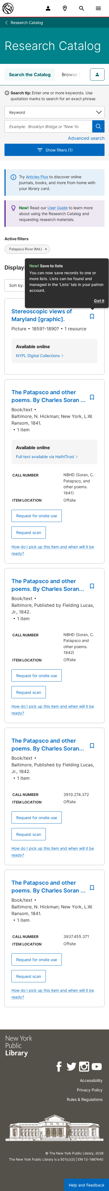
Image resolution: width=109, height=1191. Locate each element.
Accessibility (91, 1080)
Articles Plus (37, 176)
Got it (99, 300)
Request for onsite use (36, 515)
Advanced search (86, 138)
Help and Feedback (87, 1185)
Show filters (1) (59, 150)
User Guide (58, 207)
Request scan (28, 532)
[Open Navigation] (98, 8)
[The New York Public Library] (7, 8)
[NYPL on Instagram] (84, 1067)
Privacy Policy (90, 1089)
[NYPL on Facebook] (59, 1067)
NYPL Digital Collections (38, 355)
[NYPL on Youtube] (97, 1067)
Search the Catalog (30, 74)
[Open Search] (81, 8)
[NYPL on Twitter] (72, 1067)
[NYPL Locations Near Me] (64, 8)
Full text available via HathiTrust (45, 456)
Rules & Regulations (85, 1099)
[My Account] (48, 8)
